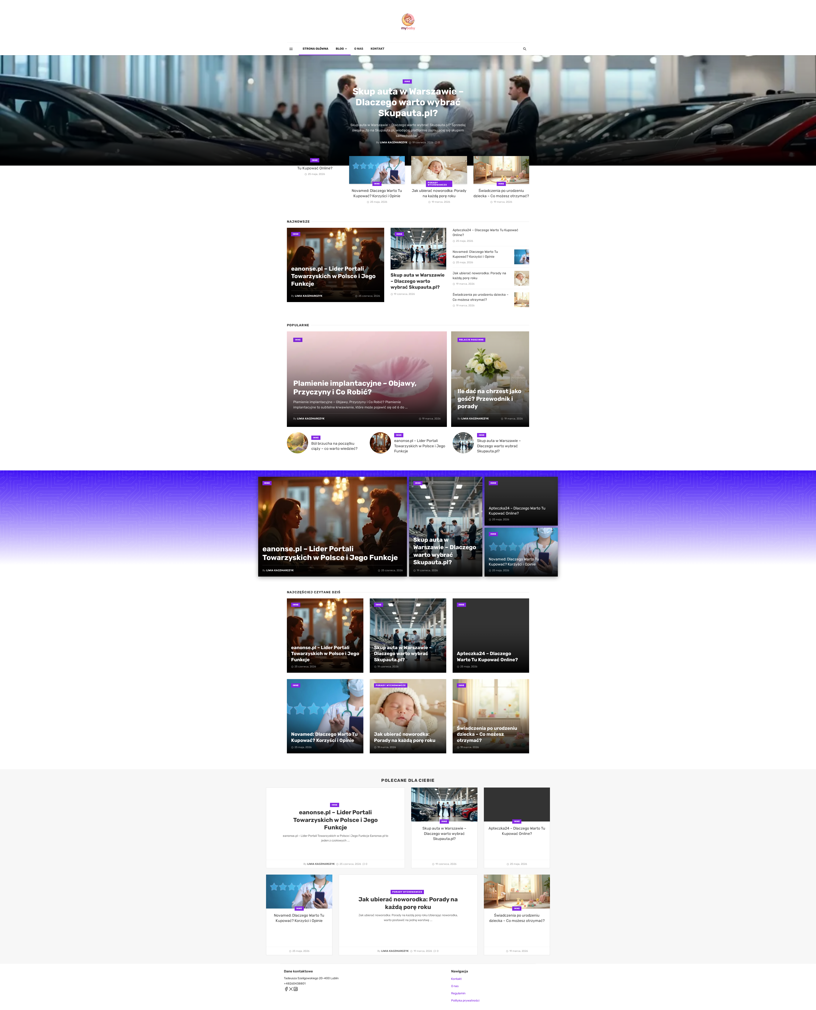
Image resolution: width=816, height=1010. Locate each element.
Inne (407, 81)
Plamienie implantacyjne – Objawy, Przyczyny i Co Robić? (355, 387)
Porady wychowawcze (437, 183)
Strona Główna (315, 49)
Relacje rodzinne (471, 340)
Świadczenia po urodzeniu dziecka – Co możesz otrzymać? (501, 193)
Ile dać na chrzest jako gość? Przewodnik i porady (489, 399)
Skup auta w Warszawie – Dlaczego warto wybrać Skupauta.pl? (408, 102)
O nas (358, 49)
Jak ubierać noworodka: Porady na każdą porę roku (439, 193)
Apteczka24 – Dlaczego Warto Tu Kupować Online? (315, 165)
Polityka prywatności (465, 1000)
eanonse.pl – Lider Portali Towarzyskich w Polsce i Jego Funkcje (333, 276)
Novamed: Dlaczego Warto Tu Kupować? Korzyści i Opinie (377, 193)
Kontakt (377, 49)
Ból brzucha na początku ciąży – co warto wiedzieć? (334, 446)
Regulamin (458, 993)
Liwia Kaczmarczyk (393, 142)
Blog (340, 49)
